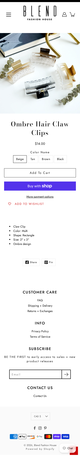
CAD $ (37, 416)
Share (33, 262)
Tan (33, 159)
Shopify (49, 449)
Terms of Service (40, 337)
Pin (51, 262)
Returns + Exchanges (40, 311)
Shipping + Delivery (40, 306)
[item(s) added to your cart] (72, 14)
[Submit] (66, 374)
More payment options (40, 197)
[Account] (64, 14)
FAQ (40, 300)
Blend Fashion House (45, 445)
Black (60, 159)
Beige (20, 159)
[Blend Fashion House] (40, 14)
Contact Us (40, 396)
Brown (46, 159)
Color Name (40, 152)
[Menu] (8, 14)
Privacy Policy (40, 331)
